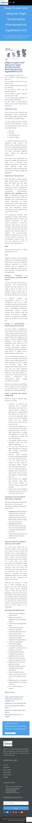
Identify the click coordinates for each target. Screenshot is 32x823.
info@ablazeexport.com (12, 792)
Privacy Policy (7, 774)
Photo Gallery (7, 770)
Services (5, 765)
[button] (10, 2)
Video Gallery (7, 772)
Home (4, 36)
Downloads (6, 767)
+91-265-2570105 (11, 790)
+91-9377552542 (11, 791)
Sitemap (5, 777)
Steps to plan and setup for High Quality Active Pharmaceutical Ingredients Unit (14, 699)
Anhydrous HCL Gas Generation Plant (15, 703)
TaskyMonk (21, 820)
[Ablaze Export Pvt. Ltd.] (4, 2)
